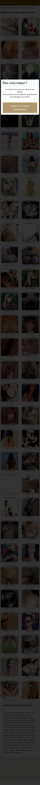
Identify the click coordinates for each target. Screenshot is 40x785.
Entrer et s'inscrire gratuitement (20, 108)
